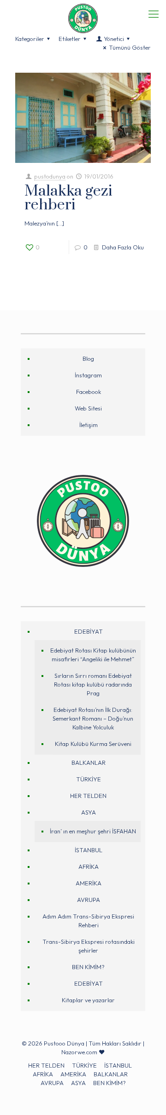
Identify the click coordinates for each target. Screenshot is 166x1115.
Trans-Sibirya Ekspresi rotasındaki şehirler (88, 946)
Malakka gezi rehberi (68, 198)
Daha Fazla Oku (123, 247)
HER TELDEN (88, 795)
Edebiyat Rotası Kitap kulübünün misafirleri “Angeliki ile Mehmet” (93, 655)
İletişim (88, 424)
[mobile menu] (153, 14)
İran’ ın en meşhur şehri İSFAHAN (93, 831)
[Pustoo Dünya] (83, 11)
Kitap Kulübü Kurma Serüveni (93, 743)
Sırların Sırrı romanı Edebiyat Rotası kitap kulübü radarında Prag (93, 684)
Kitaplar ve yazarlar (88, 1000)
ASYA (88, 812)
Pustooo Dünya (64, 1043)
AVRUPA (88, 899)
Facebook (88, 391)
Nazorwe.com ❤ (83, 1052)
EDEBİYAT (88, 631)
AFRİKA (88, 866)
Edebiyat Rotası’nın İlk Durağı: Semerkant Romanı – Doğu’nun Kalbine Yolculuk (93, 718)
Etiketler (70, 38)
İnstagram (88, 375)
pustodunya (49, 176)
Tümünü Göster (130, 47)
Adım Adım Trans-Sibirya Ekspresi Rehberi (88, 921)
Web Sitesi (88, 408)
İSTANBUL (88, 850)
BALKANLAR (88, 762)
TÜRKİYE (88, 779)
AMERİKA (88, 883)
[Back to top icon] (146, 1095)
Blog (88, 358)
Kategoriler (29, 38)
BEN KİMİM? (88, 967)
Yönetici (114, 38)
